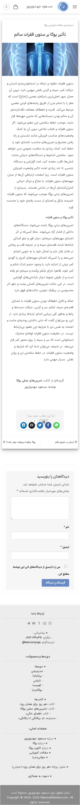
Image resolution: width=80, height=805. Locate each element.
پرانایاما (37, 676)
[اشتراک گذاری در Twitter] (40, 425)
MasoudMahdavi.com (54, 798)
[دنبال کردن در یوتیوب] (33, 623)
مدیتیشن (37, 671)
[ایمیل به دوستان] (32, 425)
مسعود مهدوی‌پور (35, 738)
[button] (74, 6)
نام (66, 527)
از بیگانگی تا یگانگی (31, 718)
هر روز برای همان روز (33, 704)
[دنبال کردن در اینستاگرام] (50, 623)
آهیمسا (37, 685)
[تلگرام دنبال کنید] (29, 623)
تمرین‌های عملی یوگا (29, 380)
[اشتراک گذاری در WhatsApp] (56, 425)
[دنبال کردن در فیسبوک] (39, 623)
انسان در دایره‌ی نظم (65, 442)
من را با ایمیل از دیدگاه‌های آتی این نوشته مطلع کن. (41, 570)
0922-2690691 (34, 638)
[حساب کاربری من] (6, 7)
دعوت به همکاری (38, 776)
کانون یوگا (35, 748)
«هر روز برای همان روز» (37, 767)
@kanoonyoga (31, 642)
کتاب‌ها (39, 699)
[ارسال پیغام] (44, 623)
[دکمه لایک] (44, 422)
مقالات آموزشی (56, 25)
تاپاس (37, 681)
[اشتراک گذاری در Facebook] (48, 425)
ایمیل (64, 547)
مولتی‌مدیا (38, 757)
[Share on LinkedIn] (23, 425)
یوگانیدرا (37, 690)
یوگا (46, 25)
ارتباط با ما (37, 614)
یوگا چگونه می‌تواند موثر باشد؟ (20, 442)
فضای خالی (34, 713)
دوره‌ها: (39, 666)
